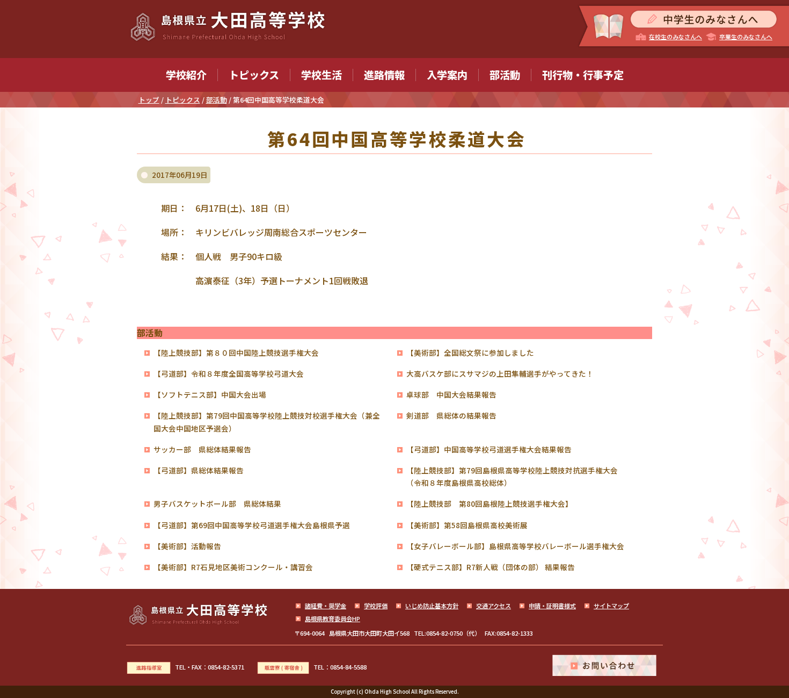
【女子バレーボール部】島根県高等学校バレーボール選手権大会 (515, 546)
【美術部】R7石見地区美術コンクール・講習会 (233, 567)
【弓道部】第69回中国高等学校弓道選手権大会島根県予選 (252, 525)
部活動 (505, 74)
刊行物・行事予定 (583, 74)
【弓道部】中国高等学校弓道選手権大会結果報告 (489, 449)
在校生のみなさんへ (675, 36)
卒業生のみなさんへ (745, 36)
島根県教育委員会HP (332, 618)
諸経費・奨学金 (325, 605)
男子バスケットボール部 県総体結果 (217, 503)
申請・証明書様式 (552, 605)
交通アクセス (493, 605)
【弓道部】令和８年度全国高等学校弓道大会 (229, 373)
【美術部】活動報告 (187, 546)
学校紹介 (186, 74)
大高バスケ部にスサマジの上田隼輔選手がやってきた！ (500, 373)
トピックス (254, 74)
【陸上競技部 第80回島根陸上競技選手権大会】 (489, 503)
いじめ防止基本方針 (431, 605)
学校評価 (376, 605)
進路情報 (384, 74)
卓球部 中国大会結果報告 (451, 394)
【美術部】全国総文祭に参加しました (470, 352)
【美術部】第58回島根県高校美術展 (467, 525)
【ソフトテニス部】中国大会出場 (210, 394)
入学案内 (447, 74)
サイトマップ (611, 605)
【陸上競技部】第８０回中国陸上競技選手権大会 (236, 352)
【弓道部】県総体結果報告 (199, 470)
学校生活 (321, 74)
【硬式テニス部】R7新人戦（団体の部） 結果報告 (490, 567)
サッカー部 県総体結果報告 (202, 449)
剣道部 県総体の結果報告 (451, 415)
